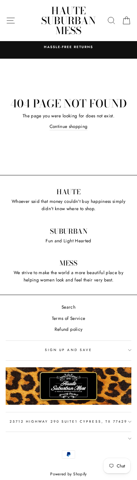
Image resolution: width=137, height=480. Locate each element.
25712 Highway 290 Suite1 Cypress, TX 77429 (69, 421)
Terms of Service (68, 318)
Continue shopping (69, 126)
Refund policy (68, 329)
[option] (68, 47)
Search (68, 307)
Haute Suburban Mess (68, 20)
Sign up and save (68, 349)
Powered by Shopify (68, 474)
